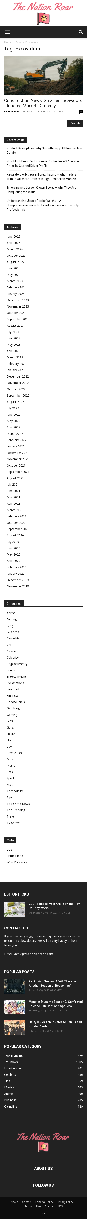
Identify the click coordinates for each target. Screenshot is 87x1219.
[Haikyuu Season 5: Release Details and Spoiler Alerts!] (14, 1027)
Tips (9, 797)
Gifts (10, 721)
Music (11, 765)
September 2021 (18, 472)
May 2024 (13, 275)
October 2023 (16, 313)
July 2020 (13, 542)
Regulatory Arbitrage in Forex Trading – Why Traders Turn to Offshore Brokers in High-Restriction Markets (42, 177)
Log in (11, 849)
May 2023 (13, 345)
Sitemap (49, 1206)
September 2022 (18, 395)
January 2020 (15, 573)
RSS (60, 1206)
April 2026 (13, 243)
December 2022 (18, 376)
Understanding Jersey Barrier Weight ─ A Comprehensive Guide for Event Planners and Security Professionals (43, 205)
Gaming (12, 715)
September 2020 (18, 529)
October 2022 (16, 389)
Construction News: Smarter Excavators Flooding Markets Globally (43, 103)
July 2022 (13, 408)
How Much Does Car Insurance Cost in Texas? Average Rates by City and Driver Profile (43, 163)
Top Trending (16, 810)
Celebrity (13, 657)
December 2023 (18, 300)
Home (8, 42)
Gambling (13, 708)
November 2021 (18, 459)
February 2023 (16, 364)
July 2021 (13, 484)
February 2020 (16, 567)
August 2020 (15, 535)
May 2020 (13, 554)
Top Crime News (18, 804)
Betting (12, 619)
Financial (13, 696)
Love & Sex (14, 753)
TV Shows (13, 823)
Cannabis (13, 638)
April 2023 (13, 351)
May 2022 (13, 421)
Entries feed (15, 856)
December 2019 (18, 580)
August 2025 (15, 262)
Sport (10, 778)
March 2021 (15, 510)
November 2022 (18, 383)
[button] (7, 32)
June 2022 (13, 414)
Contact (26, 1202)
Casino (11, 651)
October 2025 (16, 256)
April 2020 (13, 561)
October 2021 (16, 465)
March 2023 (15, 357)
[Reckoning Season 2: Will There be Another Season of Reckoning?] (14, 986)
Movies (12, 759)
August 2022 (15, 402)
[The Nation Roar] (43, 13)
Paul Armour (12, 111)
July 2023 (13, 332)
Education (13, 670)
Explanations (15, 683)
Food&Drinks (16, 702)
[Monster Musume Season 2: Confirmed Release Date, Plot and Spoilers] (14, 1007)
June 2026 (13, 236)
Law (9, 746)
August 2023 (15, 325)
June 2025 (13, 268)
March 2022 (15, 434)
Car (9, 645)
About (14, 1202)
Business (13, 632)
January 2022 (15, 446)
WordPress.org (17, 862)
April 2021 (13, 504)
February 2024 (16, 287)
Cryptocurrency (17, 664)
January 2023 (15, 370)
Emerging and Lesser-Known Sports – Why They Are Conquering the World (41, 190)
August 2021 (15, 478)
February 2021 (16, 516)
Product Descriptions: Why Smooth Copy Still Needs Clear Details (44, 150)
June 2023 (13, 338)
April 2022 (13, 427)
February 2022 (16, 440)
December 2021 (18, 453)
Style (10, 785)
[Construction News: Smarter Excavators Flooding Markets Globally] (43, 75)
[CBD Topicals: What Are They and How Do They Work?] (14, 909)
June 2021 (13, 491)
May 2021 (13, 497)
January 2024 (15, 294)
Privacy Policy (65, 1202)
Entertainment (16, 676)
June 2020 (13, 548)
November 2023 (18, 306)
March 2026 (15, 249)
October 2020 (16, 523)
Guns (10, 727)
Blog (10, 626)
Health (11, 734)
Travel (11, 816)
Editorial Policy (44, 1202)
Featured (13, 689)
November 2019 (18, 586)
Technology (15, 791)
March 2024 (15, 281)
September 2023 (18, 319)
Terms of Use (33, 1206)
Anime (11, 613)
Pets (10, 772)
